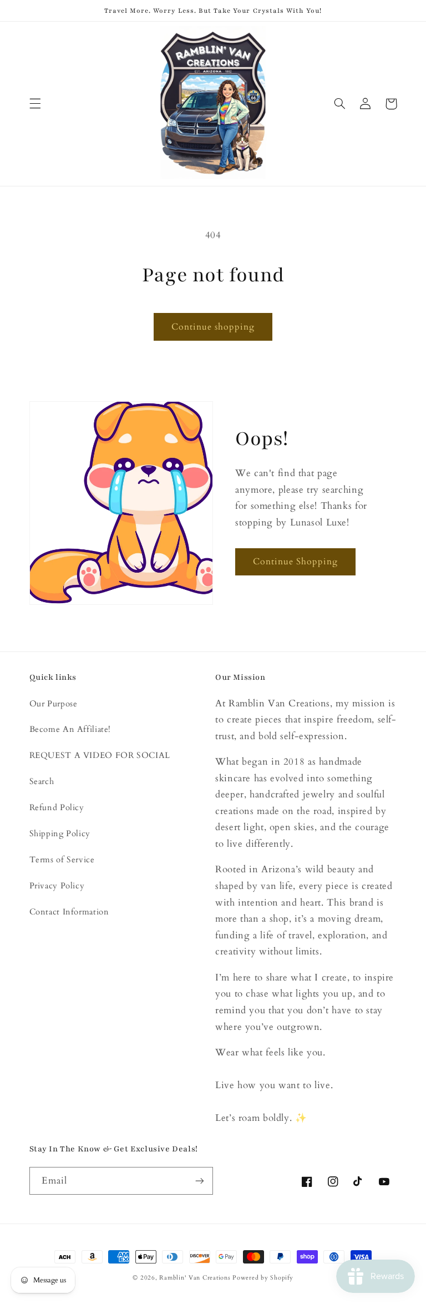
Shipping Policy (59, 833)
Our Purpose (53, 703)
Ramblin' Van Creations (194, 1278)
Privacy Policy (57, 885)
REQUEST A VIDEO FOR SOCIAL (99, 755)
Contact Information (69, 911)
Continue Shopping (295, 561)
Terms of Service (62, 859)
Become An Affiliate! (70, 729)
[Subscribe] (199, 1180)
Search (41, 781)
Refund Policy (56, 807)
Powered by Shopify (262, 1278)
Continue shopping (213, 327)
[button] (35, 104)
